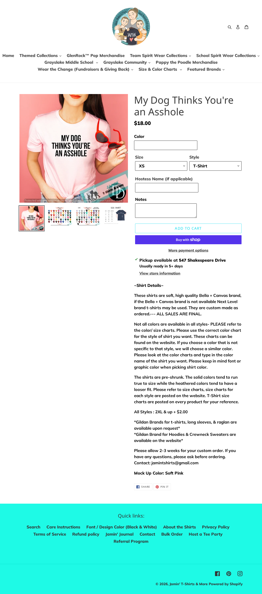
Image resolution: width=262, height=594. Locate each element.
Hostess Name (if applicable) (164, 178)
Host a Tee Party (205, 534)
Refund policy (85, 534)
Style (194, 157)
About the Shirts (179, 526)
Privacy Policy (215, 526)
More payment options (188, 250)
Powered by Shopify (226, 584)
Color (139, 136)
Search (33, 526)
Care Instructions (63, 526)
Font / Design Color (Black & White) (121, 526)
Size (139, 157)
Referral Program (131, 541)
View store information (159, 273)
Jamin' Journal (119, 534)
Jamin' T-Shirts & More (188, 584)
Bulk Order (172, 534)
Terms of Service (49, 534)
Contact (147, 534)
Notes (141, 199)
